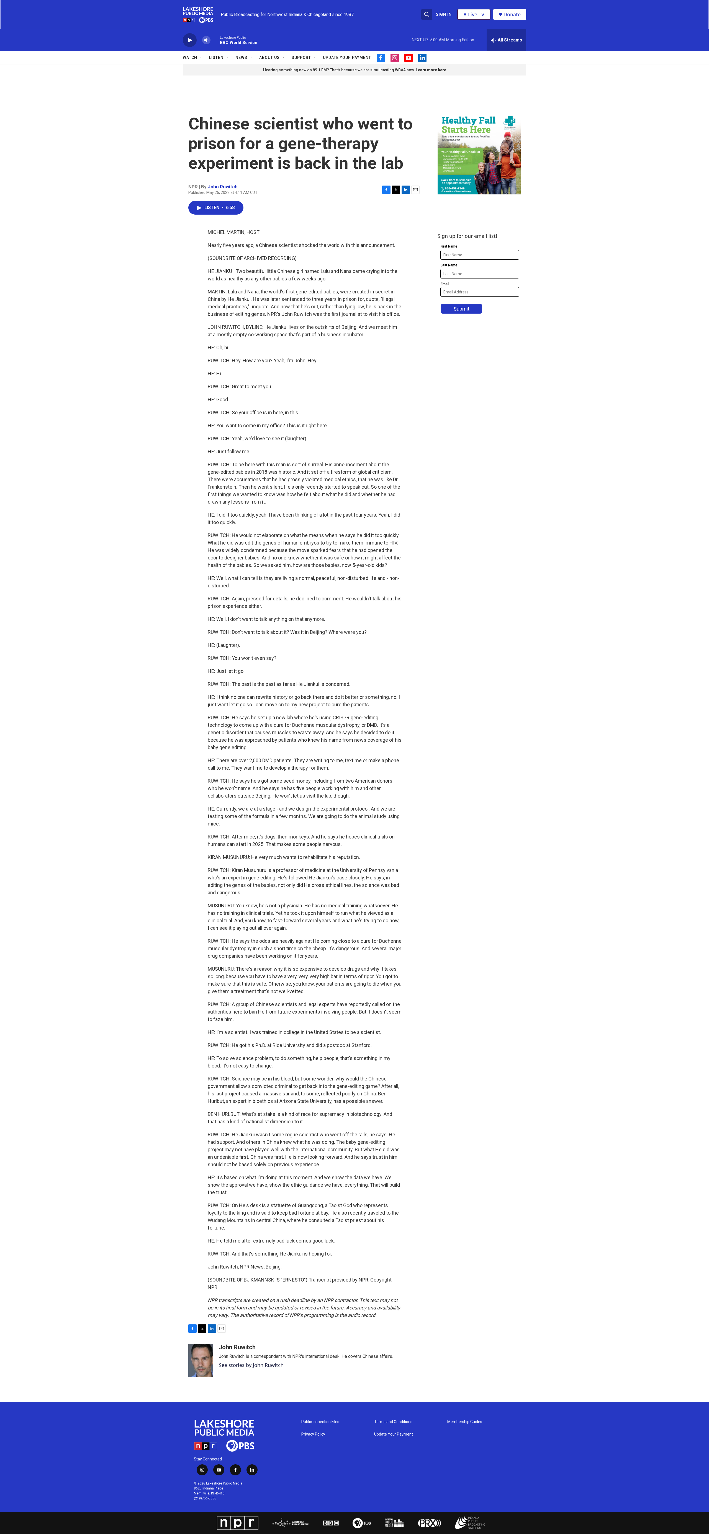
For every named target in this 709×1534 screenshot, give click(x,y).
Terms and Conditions (393, 1422)
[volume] (206, 40)
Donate (512, 14)
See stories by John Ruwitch (251, 1365)
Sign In (444, 14)
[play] (189, 40)
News (241, 57)
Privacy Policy (313, 1434)
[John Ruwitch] (200, 1360)
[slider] (215, 40)
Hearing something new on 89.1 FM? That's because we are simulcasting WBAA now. (339, 70)
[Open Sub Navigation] (201, 57)
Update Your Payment (347, 57)
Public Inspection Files (320, 1422)
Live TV (476, 14)
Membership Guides (464, 1422)
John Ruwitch (223, 186)
